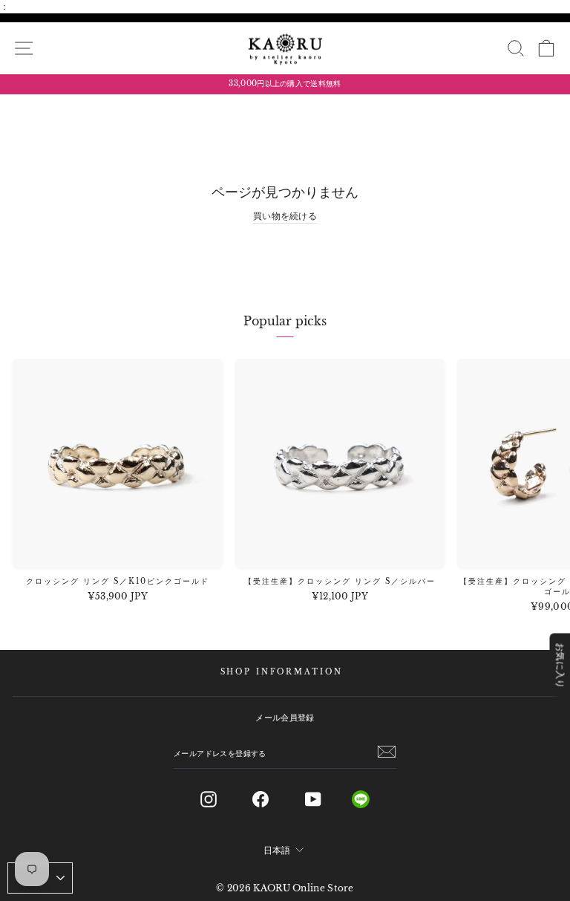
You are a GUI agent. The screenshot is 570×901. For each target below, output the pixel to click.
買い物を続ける (285, 215)
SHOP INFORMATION (281, 672)
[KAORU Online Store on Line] (372, 799)
